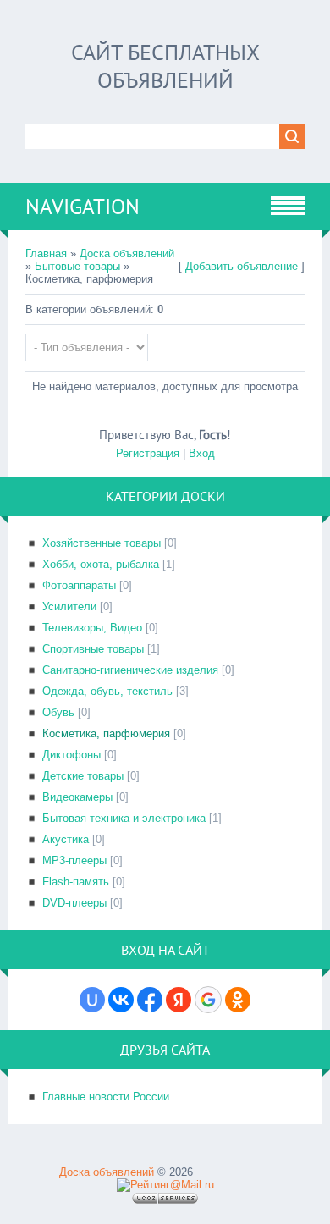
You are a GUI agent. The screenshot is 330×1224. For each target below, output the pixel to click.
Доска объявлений (127, 253)
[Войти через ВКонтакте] (121, 999)
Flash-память (75, 881)
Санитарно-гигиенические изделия (130, 670)
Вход (202, 453)
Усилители (69, 606)
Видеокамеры (77, 797)
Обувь (58, 712)
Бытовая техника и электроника (124, 818)
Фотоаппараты (79, 585)
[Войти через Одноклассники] (237, 999)
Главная (46, 253)
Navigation (82, 206)
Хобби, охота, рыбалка (100, 564)
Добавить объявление (241, 266)
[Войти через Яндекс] (178, 999)
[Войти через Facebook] (149, 999)
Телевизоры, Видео (92, 627)
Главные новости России (105, 1096)
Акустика (65, 839)
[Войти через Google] (208, 999)
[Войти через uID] (92, 999)
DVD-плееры (74, 902)
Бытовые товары (77, 266)
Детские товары (83, 775)
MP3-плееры (74, 860)
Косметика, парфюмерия (106, 733)
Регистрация (147, 453)
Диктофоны (71, 754)
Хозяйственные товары (101, 543)
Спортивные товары (93, 648)
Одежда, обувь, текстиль (107, 691)
